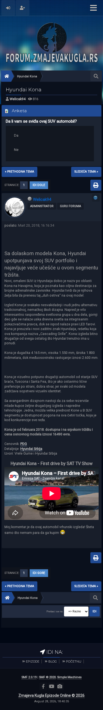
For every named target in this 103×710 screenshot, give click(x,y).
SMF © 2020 (47, 677)
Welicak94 (18, 99)
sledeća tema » (86, 171)
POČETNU (73, 661)
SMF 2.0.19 (29, 677)
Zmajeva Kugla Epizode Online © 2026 (51, 695)
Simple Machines (69, 677)
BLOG (52, 661)
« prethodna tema (19, 171)
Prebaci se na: (54, 611)
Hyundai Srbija (31, 449)
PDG (23, 444)
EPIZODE (32, 661)
